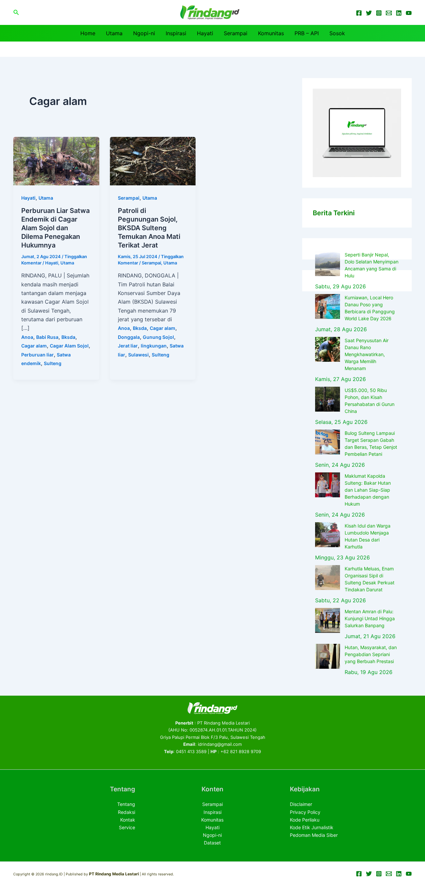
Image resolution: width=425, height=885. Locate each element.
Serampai (235, 33)
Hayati (205, 33)
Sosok (337, 33)
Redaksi (126, 812)
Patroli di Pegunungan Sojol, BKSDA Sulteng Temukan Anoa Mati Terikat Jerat (149, 228)
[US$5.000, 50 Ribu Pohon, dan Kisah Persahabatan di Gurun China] (327, 399)
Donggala (129, 337)
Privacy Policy (305, 812)
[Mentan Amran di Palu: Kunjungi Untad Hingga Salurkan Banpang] (327, 620)
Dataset (212, 842)
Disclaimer (301, 804)
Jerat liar (128, 345)
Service (127, 827)
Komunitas (271, 33)
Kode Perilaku (304, 820)
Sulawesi (138, 354)
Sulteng (52, 363)
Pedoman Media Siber (314, 835)
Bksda (68, 337)
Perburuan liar (37, 354)
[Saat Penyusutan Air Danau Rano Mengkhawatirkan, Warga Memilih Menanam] (327, 349)
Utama (114, 33)
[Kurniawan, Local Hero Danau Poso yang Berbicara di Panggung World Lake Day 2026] (327, 306)
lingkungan (154, 345)
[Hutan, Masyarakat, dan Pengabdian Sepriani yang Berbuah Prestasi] (327, 656)
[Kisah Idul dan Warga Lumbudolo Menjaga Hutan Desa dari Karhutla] (327, 534)
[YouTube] (409, 13)
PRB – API (307, 33)
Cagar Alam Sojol (69, 345)
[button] (16, 12)
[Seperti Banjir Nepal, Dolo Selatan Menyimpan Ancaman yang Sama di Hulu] (327, 263)
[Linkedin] (399, 13)
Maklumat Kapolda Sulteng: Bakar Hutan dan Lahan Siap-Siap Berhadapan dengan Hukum (368, 490)
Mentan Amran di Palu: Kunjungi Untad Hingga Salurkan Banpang (370, 618)
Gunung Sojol (158, 337)
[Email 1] (389, 13)
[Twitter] (369, 13)
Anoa (27, 337)
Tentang (126, 804)
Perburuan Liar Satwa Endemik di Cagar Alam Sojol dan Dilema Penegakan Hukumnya (55, 228)
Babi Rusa (47, 337)
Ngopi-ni (144, 33)
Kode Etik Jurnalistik (311, 827)
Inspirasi (176, 33)
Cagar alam (34, 345)
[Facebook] (359, 13)
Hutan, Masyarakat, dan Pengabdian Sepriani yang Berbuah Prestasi (371, 654)
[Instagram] (379, 13)
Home (87, 33)
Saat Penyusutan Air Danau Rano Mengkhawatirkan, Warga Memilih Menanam (366, 354)
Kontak (127, 820)
